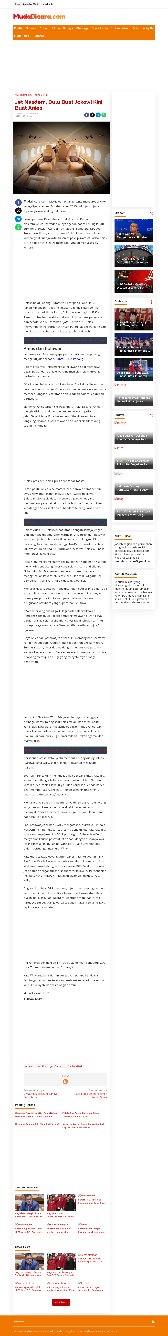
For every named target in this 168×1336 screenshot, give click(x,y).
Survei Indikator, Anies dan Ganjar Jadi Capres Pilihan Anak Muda (83, 1126)
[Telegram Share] (98, 115)
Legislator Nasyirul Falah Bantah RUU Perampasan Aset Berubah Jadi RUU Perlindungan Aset (28, 1215)
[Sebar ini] (86, 115)
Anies (28, 1066)
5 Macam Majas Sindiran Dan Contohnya (41, 1094)
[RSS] (65, 1081)
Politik (17, 116)
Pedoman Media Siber (107, 1331)
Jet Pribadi (56, 1066)
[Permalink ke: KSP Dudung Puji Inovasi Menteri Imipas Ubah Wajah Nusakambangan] (57, 1224)
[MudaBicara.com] (39, 16)
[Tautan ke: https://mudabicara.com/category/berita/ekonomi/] (151, 214)
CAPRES (41, 1066)
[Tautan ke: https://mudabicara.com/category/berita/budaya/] (151, 416)
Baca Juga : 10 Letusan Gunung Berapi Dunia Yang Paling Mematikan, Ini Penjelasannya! (80, 340)
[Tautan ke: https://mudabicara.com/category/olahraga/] (151, 302)
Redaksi (40, 1331)
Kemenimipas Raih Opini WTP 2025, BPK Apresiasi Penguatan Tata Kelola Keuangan (28, 1230)
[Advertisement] (84, 65)
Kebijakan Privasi (73, 1331)
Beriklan (59, 1331)
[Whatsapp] (103, 115)
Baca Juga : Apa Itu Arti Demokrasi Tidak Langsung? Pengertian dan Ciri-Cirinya (76, 522)
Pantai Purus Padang (69, 359)
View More (61, 1302)
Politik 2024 (74, 1066)
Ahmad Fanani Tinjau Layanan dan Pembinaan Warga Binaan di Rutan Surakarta (91, 1230)
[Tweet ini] (92, 115)
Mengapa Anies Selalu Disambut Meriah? (37, 1124)
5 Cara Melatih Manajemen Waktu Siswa (90, 1094)
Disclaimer (89, 1331)
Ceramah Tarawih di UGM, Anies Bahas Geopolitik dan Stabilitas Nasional (36, 1115)
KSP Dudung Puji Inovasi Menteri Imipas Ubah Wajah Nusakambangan (59, 1230)
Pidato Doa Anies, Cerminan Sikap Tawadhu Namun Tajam (80, 1115)
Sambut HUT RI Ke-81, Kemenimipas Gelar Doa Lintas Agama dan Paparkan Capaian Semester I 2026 (91, 1202)
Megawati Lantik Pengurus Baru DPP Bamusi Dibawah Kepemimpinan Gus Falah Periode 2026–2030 (61, 1215)
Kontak (49, 1331)
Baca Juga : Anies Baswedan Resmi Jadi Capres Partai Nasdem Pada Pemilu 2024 (74, 750)
